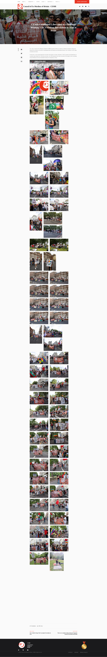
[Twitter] (79, 6)
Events (38, 1)
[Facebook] (82, 6)
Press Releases (53, 21)
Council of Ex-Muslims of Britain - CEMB (39, 6)
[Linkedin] (21, 57)
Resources (50, 1)
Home (19, 1)
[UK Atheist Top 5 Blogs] (84, 645)
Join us (57, 1)
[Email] (21, 61)
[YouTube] (85, 6)
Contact (70, 652)
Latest (43, 1)
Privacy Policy (84, 652)
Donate (76, 652)
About (23, 1)
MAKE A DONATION (82, 1)
